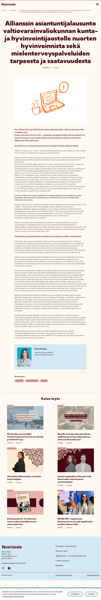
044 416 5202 (20, 563)
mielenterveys (31, 380)
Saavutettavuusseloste (63, 575)
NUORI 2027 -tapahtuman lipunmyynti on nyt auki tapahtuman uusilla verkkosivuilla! (75, 522)
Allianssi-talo (61, 551)
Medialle (59, 565)
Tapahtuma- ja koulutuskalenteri (70, 556)
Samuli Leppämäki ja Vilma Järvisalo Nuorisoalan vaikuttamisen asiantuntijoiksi (74, 479)
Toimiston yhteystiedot (66, 546)
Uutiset (10, 406)
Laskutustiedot (62, 560)
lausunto (19, 380)
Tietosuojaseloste (92, 575)
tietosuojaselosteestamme (13, 596)
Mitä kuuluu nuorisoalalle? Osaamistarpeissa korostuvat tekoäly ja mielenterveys (25, 437)
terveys (44, 380)
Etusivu (4, 10)
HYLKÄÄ (91, 594)
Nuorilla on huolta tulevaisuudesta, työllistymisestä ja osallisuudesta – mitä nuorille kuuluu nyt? (74, 437)
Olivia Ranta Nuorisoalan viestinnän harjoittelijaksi (24, 477)
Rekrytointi (11, 448)
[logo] (9, 4)
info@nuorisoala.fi (8, 563)
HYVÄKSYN (75, 594)
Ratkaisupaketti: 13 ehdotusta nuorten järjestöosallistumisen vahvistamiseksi (21, 522)
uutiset (9, 443)
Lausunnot (13, 10)
